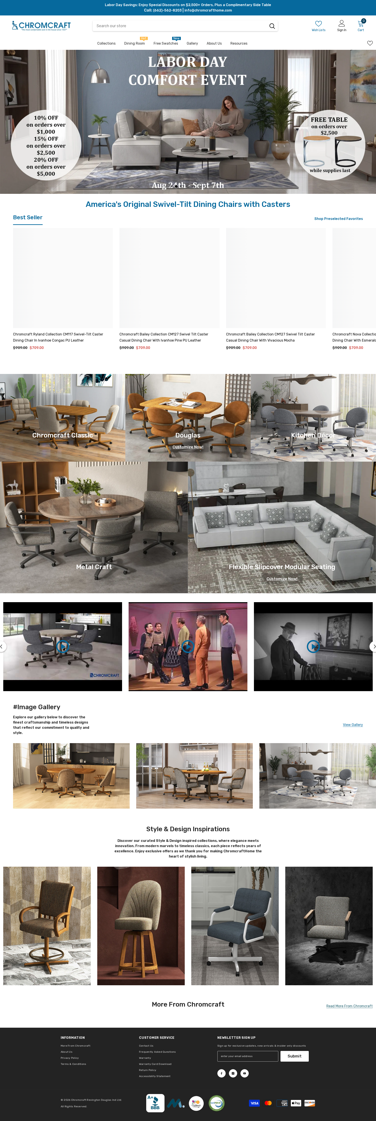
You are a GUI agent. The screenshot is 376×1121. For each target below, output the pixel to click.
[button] (8, 127)
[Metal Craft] (94, 539)
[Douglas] (188, 430)
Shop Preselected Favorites (338, 230)
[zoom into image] (47, 937)
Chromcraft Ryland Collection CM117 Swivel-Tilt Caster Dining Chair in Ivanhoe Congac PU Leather (58, 349)
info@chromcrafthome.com (208, 10)
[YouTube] (244, 1085)
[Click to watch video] (62, 658)
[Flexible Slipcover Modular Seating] (282, 539)
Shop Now (42, 158)
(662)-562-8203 (167, 10)
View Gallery (353, 737)
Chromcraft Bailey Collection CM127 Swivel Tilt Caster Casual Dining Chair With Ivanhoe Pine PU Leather (163, 349)
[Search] (272, 25)
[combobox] (180, 25)
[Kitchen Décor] (313, 430)
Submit (295, 1068)
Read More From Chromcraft (349, 1018)
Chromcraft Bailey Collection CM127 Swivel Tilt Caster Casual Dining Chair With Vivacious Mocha (270, 349)
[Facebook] (221, 1085)
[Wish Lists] (370, 43)
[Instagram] (233, 1085)
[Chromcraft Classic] (62, 430)
